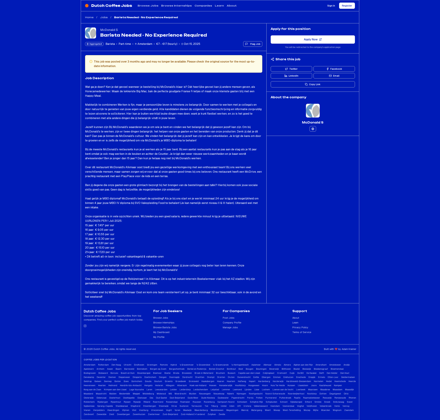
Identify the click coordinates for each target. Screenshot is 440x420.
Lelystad (215, 389)
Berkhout (231, 369)
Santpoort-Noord (225, 402)
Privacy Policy (300, 327)
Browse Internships (176, 5)
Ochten (323, 393)
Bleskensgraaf (321, 369)
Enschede (301, 377)
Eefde (256, 377)
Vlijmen (125, 410)
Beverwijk (274, 369)
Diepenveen (124, 377)
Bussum (231, 373)
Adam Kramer (349, 349)
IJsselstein (303, 385)
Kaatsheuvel (325, 385)
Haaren (220, 381)
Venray (346, 406)
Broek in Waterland (204, 373)
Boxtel (167, 373)
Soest (350, 402)
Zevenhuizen (139, 414)
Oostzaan (142, 397)
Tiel (206, 406)
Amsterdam (89, 364)
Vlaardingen (113, 410)
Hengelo (148, 385)
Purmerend (271, 397)
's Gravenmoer (187, 364)
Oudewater (223, 397)
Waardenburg (201, 410)
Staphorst (135, 406)
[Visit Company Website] (313, 129)
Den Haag (116, 364)
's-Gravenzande (221, 364)
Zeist (111, 414)
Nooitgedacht (256, 393)
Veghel (300, 406)
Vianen (87, 410)
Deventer (101, 377)
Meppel (136, 393)
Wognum (337, 410)
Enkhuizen (288, 377)
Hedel (329, 381)
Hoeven (212, 385)
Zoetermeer (154, 414)
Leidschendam (200, 389)
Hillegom (170, 385)
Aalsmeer (256, 364)
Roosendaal (172, 402)
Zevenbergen (123, 414)
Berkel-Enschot (216, 369)
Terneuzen (196, 406)
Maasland (88, 393)
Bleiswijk (306, 369)
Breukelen (187, 373)
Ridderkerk (89, 402)
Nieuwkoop (218, 393)
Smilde (318, 402)
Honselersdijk (225, 385)
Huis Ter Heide (278, 385)
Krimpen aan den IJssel (115, 389)
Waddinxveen (217, 410)
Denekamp (89, 377)
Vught (169, 410)
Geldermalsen (348, 377)
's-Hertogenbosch (240, 364)
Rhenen (352, 397)
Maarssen (313, 389)
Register (347, 5)
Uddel (224, 406)
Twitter (293, 68)
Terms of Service (301, 332)
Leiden (173, 389)
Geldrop (88, 381)
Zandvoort (89, 414)
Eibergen (266, 377)
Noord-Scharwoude (275, 393)
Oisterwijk (89, 397)
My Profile (158, 337)
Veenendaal (288, 406)
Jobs (104, 17)
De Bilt (300, 373)
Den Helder (332, 373)
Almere (287, 364)
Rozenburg (209, 402)
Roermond (158, 402)
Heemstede (340, 381)
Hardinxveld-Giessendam (298, 381)
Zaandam (349, 410)
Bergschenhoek (177, 369)
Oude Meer (193, 397)
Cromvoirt (282, 373)
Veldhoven (312, 406)
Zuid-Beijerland (170, 414)
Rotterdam (103, 364)
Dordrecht (187, 377)
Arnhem (100, 369)
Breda (176, 373)
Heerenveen (89, 385)
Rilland (147, 402)
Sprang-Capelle (105, 406)
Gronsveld (194, 381)
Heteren (159, 385)
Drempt (210, 377)
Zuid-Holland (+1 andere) (193, 414)
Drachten (199, 377)
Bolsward (103, 373)
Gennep (108, 381)
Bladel (297, 369)
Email (336, 75)
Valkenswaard (261, 406)
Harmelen (318, 381)
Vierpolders (98, 410)
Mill (170, 393)
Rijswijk (137, 402)
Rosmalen (185, 402)
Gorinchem (136, 381)
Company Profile (232, 322)
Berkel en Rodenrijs (196, 369)
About (232, 5)
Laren (149, 389)
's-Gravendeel (203, 364)
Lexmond (237, 389)
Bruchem (220, 373)
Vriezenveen (157, 410)
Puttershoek (285, 397)
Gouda (148, 381)
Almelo (277, 364)
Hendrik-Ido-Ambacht (131, 385)
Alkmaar (267, 364)
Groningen (152, 364)
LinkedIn (293, 75)
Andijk (347, 364)
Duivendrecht (244, 377)
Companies (203, 5)
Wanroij (244, 410)
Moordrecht (180, 393)
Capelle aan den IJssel (249, 373)
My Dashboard (161, 332)
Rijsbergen (102, 402)
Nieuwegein (205, 393)
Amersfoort (321, 364)
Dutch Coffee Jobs (111, 5)
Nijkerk (230, 393)
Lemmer (226, 389)
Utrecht (127, 364)
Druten (231, 377)
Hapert (252, 381)
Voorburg (143, 410)
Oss (151, 397)
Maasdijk (349, 389)
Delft (321, 373)
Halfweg (242, 381)
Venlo (337, 406)
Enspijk (312, 377)
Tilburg (214, 406)
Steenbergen (149, 406)
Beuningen (261, 369)
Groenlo (169, 381)
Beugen (249, 369)
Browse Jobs (148, 5)
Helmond (112, 385)
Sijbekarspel (296, 402)
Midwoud (161, 393)
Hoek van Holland (198, 385)
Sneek (327, 402)
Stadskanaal (122, 406)
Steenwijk (164, 406)
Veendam (275, 406)
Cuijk (292, 373)
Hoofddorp (240, 385)
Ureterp (247, 406)
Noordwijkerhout (296, 393)
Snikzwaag (338, 402)
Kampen (338, 385)
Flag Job (255, 44)
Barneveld (129, 369)
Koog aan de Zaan (92, 389)
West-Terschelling (292, 410)
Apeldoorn (89, 369)
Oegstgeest (335, 393)
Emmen (277, 377)
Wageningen (232, 410)
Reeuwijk (327, 397)
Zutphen (212, 414)
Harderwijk (278, 381)
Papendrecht (238, 397)
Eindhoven (139, 364)
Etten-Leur (333, 377)
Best (241, 369)
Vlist (134, 410)
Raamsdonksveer (311, 397)
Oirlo (346, 393)
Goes (126, 381)
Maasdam (337, 389)
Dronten (221, 377)
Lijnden (248, 389)
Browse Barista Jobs (165, 327)
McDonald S (109, 30)
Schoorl (284, 402)
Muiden (192, 393)
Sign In (331, 5)
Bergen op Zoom (158, 369)
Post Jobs (228, 317)
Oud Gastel (161, 397)
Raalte (297, 397)
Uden (231, 406)
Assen (110, 369)
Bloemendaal (337, 369)
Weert (268, 410)
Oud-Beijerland (177, 397)
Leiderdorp (185, 389)
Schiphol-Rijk (256, 402)
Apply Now (311, 39)
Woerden (325, 410)
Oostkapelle (129, 397)
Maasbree (325, 389)
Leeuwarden (161, 389)
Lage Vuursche (136, 389)
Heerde (352, 381)
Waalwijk (187, 410)
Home (89, 17)
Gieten (117, 381)
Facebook (336, 68)
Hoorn (265, 385)
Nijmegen (241, 393)
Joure (314, 385)
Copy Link (315, 84)
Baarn (119, 369)
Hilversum (182, 385)
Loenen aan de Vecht (283, 389)
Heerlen (102, 385)
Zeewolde (101, 414)
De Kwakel (311, 373)
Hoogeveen (253, 385)
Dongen (163, 377)
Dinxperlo (137, 377)
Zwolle (222, 414)
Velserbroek (326, 406)
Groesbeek (180, 381)
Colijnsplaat (268, 373)
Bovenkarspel (143, 373)
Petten (259, 397)
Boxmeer (157, 373)
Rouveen (197, 402)
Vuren (177, 410)
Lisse (256, 389)
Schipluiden (271, 402)
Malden (113, 393)
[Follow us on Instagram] (85, 325)
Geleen (97, 381)
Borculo (114, 373)
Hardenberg (264, 381)
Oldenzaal (101, 397)
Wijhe (315, 410)
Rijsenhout (116, 402)
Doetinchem (150, 377)
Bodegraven (90, 373)
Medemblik (124, 393)
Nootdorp (312, 393)
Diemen (112, 377)
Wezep (307, 410)
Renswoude (340, 397)
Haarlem (231, 381)
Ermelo (321, 377)
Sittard (308, 402)
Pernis (250, 397)
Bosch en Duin (128, 373)
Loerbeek (300, 389)
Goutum (158, 381)
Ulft (239, 406)
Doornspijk (174, 377)
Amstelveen (335, 364)
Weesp (276, 410)
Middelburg (148, 393)
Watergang (256, 410)
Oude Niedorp (208, 397)
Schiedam (242, 402)
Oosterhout (114, 397)
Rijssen (127, 402)
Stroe (174, 406)
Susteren (184, 406)
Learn (219, 5)
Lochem (266, 389)
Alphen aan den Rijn (303, 364)
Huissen (291, 385)
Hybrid (173, 364)
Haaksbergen (207, 381)
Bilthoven (286, 369)
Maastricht (101, 393)
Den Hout (344, 373)
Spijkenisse (89, 406)
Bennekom (142, 369)
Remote (164, 364)
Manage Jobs (230, 327)
